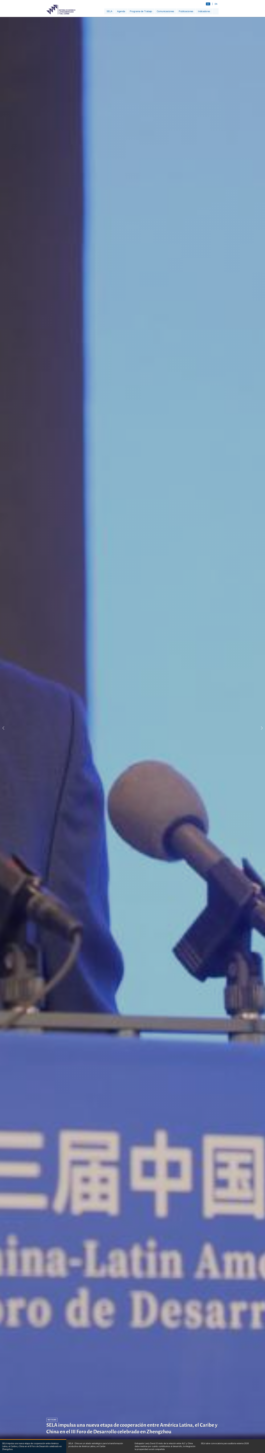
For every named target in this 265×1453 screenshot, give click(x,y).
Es (208, 4)
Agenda (121, 11)
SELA (109, 11)
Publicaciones (186, 11)
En (216, 4)
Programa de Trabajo (141, 11)
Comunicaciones (165, 11)
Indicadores (204, 11)
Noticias (52, 1420)
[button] (262, 728)
